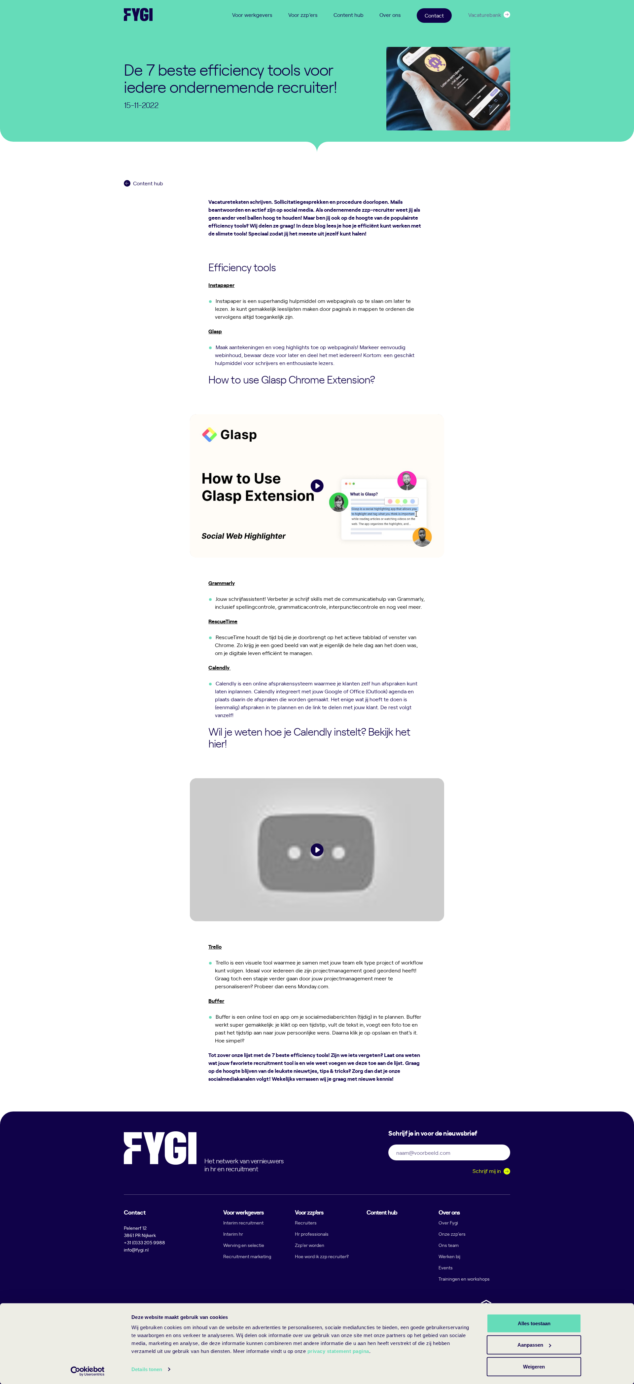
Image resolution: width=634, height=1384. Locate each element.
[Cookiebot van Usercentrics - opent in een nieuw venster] (88, 1371)
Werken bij (449, 1256)
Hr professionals (312, 1234)
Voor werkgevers (252, 14)
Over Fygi (448, 1223)
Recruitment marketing (247, 1256)
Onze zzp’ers (452, 1234)
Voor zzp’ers (303, 14)
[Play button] (317, 485)
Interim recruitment (243, 1223)
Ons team (449, 1245)
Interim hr (233, 1234)
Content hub (349, 14)
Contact (434, 15)
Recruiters (306, 1223)
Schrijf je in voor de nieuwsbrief (432, 1133)
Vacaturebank (484, 14)
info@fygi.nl (136, 1250)
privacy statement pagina (338, 1351)
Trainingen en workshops (464, 1279)
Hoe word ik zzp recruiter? (322, 1256)
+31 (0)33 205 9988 (144, 1242)
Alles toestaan (534, 1323)
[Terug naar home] (138, 14)
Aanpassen (530, 1345)
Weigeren (534, 1366)
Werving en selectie (243, 1245)
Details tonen (146, 1369)
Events (446, 1267)
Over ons (390, 14)
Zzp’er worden (309, 1245)
